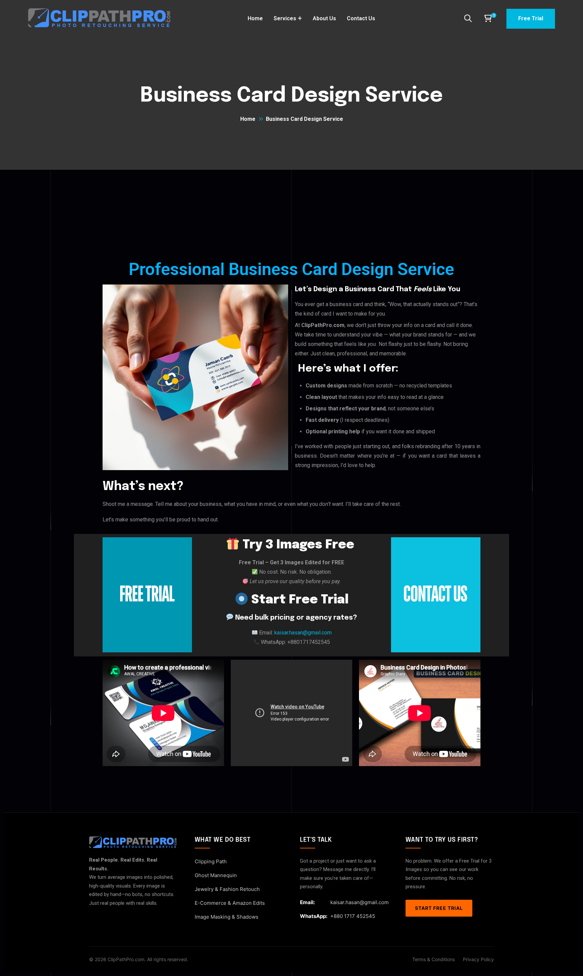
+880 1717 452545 (352, 916)
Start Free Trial (439, 908)
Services (285, 18)
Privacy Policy (478, 959)
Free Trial (530, 18)
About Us (324, 18)
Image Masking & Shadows (226, 917)
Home (255, 18)
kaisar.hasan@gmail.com (359, 902)
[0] (487, 18)
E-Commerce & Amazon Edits (230, 903)
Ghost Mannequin (216, 875)
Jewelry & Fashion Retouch (227, 889)
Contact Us (361, 18)
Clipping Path (211, 861)
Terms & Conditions (433, 959)
